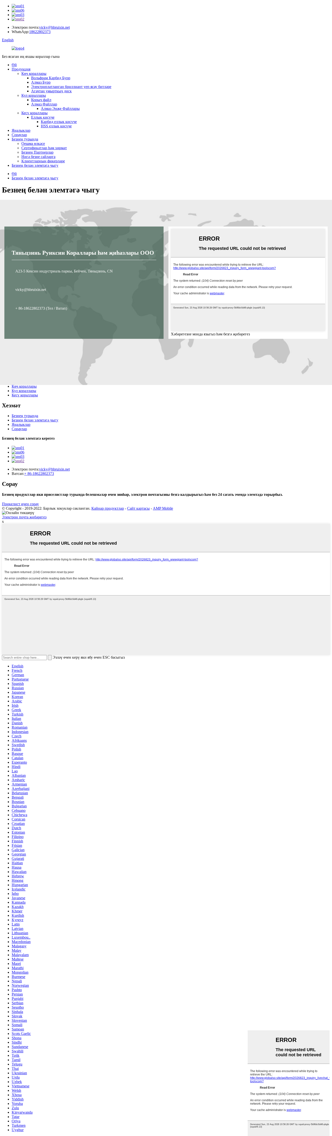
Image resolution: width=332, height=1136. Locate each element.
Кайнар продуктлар (107, 508)
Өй (14, 65)
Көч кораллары (33, 73)
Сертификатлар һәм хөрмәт (44, 148)
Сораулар (19, 135)
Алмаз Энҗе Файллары (60, 108)
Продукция (21, 69)
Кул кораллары (33, 95)
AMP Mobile (163, 508)
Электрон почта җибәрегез (24, 517)
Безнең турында (25, 139)
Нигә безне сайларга (38, 157)
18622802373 (40, 32)
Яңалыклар (21, 130)
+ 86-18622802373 (39, 474)
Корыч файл (41, 100)
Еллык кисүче (42, 117)
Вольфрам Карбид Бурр (50, 78)
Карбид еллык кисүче (59, 122)
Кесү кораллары (34, 113)
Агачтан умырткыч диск (51, 91)
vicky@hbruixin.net (54, 27)
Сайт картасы (138, 508)
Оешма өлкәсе (33, 143)
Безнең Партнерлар (37, 152)
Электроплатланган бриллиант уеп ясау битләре (71, 87)
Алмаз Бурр (41, 82)
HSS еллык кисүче (56, 126)
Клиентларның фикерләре (43, 161)
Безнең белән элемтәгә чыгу (35, 165)
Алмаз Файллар (44, 104)
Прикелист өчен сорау (20, 504)
